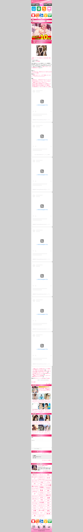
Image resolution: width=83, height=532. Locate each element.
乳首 (41, 490)
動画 (48, 474)
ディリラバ (39, 378)
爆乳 (48, 490)
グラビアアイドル (48, 481)
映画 (48, 505)
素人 (41, 484)
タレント (41, 474)
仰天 (48, 500)
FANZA (48, 488)
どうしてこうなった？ (34, 497)
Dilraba (36, 378)
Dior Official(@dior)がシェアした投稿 (42, 154)
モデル (34, 505)
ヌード (41, 516)
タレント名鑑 (41, 18)
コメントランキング (49, 18)
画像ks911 (35, 474)
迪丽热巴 (48, 378)
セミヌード (41, 505)
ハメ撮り (41, 482)
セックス (34, 481)
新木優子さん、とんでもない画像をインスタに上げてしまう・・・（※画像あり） (47, 423)
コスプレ (41, 507)
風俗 (49, 11)
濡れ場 (48, 513)
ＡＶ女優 (48, 485)
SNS (48, 503)
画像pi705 (48, 495)
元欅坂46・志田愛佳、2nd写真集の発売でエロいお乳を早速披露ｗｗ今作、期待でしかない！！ (41, 401)
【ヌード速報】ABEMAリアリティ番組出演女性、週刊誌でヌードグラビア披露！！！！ (47, 401)
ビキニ (34, 508)
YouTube (35, 513)
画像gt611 (45, 378)
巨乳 (48, 511)
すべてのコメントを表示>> (47, 453)
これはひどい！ (41, 477)
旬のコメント (45, 18)
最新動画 (38, 11)
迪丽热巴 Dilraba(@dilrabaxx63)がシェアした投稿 (43, 119)
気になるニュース (35, 487)
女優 (42, 378)
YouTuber (41, 492)
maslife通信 (37, 61)
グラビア (34, 493)
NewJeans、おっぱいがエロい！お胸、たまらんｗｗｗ (41, 432)
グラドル (41, 479)
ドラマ (48, 492)
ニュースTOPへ (33, 18)
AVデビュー (41, 495)
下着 (41, 499)
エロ (48, 478)
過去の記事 (37, 18)
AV (35, 483)
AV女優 (41, 502)
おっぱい (41, 511)
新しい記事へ (48, 383)
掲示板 (44, 11)
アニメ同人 (34, 11)
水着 (34, 510)
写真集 (41, 487)
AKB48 (41, 497)
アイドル (34, 503)
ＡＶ (48, 508)
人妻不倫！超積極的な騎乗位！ (45, 468)
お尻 (35, 500)
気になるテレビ (35, 478)
